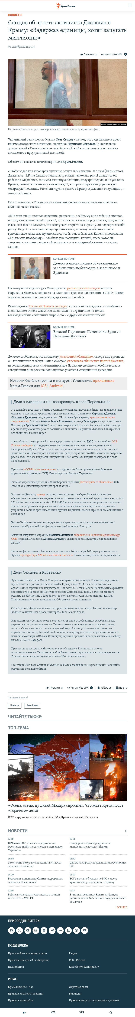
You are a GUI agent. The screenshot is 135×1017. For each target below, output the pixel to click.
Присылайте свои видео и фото (27, 953)
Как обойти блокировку (84, 967)
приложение (103, 381)
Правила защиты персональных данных (94, 1000)
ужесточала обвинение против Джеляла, (95, 361)
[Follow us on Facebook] (11, 930)
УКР (81, 1012)
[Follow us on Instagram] (36, 930)
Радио (73, 953)
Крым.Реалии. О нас (20, 987)
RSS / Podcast (77, 960)
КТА (53, 1012)
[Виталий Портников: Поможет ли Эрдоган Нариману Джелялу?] (30, 336)
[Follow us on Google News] (44, 930)
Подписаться (16, 967)
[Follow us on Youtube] (27, 930)
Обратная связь (78, 987)
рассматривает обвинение (96, 482)
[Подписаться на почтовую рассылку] (84, 930)
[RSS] (68, 930)
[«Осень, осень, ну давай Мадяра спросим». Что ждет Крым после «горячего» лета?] (67, 767)
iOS (44, 386)
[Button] (88, 54)
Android (56, 386)
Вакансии (75, 993)
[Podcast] (76, 930)
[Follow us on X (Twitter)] (19, 930)
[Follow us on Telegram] (52, 930)
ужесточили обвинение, (76, 356)
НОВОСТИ (18, 831)
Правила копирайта (20, 1000)
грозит (41, 494)
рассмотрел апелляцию (83, 288)
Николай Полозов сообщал (48, 306)
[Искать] (111, 1012)
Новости (15, 15)
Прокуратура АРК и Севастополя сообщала (46, 555)
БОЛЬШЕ (122, 907)
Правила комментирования (25, 993)
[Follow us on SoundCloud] (60, 930)
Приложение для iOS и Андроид (28, 960)
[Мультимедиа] (24, 1012)
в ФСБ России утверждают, (39, 469)
